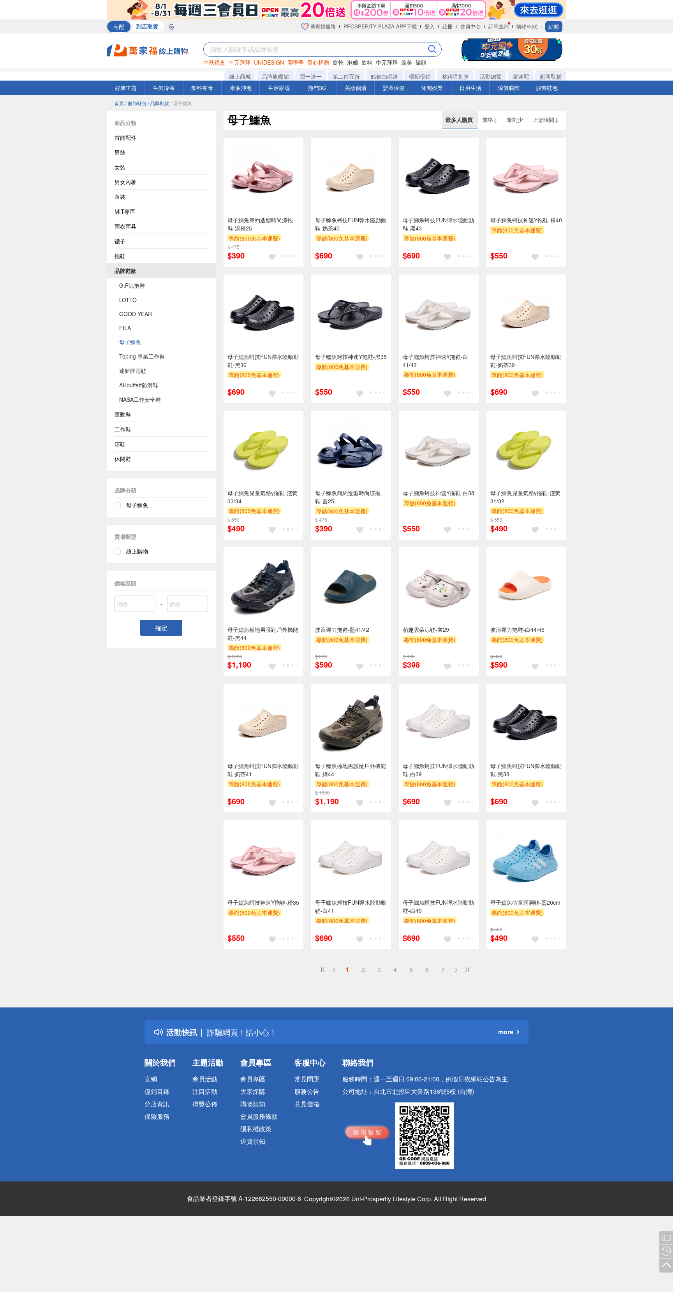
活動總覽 (491, 76)
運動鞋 (123, 414)
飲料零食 (202, 87)
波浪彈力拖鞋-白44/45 (517, 629)
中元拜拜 (239, 62)
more (505, 1031)
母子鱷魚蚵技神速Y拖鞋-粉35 (263, 902)
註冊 (447, 26)
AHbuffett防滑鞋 (138, 385)
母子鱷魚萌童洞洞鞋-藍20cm (525, 902)
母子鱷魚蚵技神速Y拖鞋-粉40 (526, 220)
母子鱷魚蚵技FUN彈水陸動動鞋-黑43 (438, 224)
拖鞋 (120, 256)
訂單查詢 (498, 26)
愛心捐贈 (318, 62)
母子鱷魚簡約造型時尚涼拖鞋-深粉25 (260, 224)
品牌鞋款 (125, 270)
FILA (125, 328)
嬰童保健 (394, 87)
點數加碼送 (384, 76)
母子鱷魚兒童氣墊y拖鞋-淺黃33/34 (262, 497)
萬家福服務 (322, 26)
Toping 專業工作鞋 (142, 356)
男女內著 (125, 182)
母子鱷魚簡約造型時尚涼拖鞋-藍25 (348, 497)
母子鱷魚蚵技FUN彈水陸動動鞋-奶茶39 (526, 361)
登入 (430, 26)
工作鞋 (123, 429)
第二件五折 (346, 76)
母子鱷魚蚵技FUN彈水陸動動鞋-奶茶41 (263, 770)
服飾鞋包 (547, 87)
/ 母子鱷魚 (181, 103)
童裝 (120, 196)
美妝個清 (355, 87)
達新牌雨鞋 (132, 370)
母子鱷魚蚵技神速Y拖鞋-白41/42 (435, 361)
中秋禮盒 (214, 62)
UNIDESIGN (269, 62)
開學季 (295, 62)
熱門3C (317, 87)
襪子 (120, 241)
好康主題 (126, 87)
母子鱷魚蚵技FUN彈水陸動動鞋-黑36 (263, 361)
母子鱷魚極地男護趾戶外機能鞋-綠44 (350, 770)
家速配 (521, 76)
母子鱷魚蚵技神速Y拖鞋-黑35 (351, 356)
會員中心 (470, 26)
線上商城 (240, 76)
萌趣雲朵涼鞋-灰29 (426, 629)
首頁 (119, 103)
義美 (406, 62)
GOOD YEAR (135, 314)
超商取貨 (551, 76)
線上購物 (137, 551)
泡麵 (352, 62)
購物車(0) (526, 26)
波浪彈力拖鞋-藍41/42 (342, 629)
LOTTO (128, 300)
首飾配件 (125, 137)
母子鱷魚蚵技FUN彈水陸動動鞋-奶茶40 (350, 224)
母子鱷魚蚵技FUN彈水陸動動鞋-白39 (438, 770)
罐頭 (421, 62)
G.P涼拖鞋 (132, 285)
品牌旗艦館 (275, 76)
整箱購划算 (455, 76)
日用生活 (470, 87)
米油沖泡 (241, 87)
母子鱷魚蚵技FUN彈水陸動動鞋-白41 (350, 906)
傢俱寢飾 (509, 87)
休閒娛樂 (432, 87)
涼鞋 (120, 444)
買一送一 (311, 76)
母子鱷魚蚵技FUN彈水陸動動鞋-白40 (438, 906)
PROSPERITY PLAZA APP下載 (380, 26)
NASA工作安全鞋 (140, 399)
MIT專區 (125, 211)
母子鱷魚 (130, 342)
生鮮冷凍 (164, 87)
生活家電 (279, 87)
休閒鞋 (123, 458)
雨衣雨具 (125, 226)
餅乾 (338, 62)
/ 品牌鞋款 (158, 103)
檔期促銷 (420, 76)
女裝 (120, 167)
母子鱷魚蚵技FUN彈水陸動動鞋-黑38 (526, 770)
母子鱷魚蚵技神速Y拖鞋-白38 (438, 493)
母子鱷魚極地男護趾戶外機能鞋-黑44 (262, 634)
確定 (161, 627)
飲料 (366, 62)
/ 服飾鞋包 (135, 103)
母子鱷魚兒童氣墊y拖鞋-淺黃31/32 (525, 497)
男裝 (120, 152)
